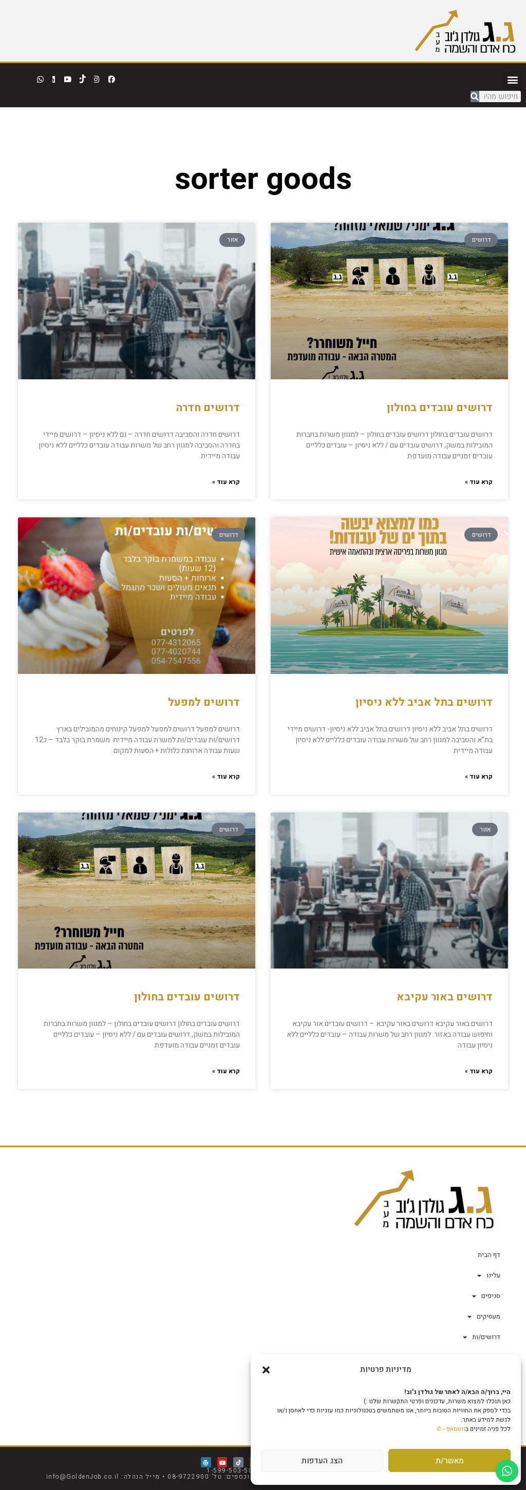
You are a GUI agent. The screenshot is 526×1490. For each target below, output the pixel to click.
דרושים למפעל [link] (204, 702)
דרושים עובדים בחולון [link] (440, 408)
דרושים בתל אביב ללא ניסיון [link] (424, 702)
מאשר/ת (450, 1460)
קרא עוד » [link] (479, 482)
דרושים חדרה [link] (208, 408)
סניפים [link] (490, 1296)
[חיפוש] (475, 96)
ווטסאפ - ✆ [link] (451, 1429)
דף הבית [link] (489, 1255)
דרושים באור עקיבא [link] (445, 997)
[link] (465, 30)
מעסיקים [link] (488, 1316)
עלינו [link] (493, 1275)
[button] (266, 1370)
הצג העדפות (322, 1460)
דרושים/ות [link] (486, 1337)
